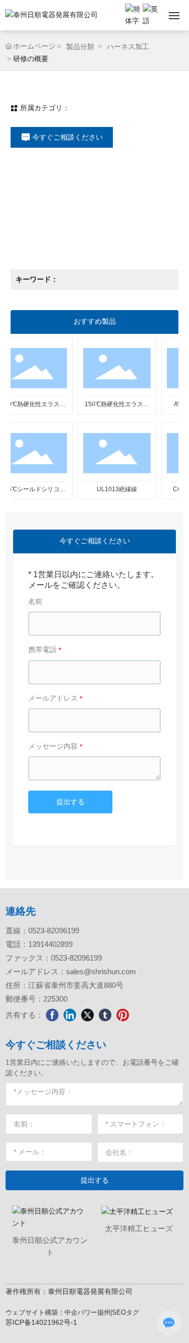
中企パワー (81, 1312)
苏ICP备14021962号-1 (41, 1322)
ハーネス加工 (128, 46)
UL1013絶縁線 (107, 489)
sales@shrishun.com (101, 971)
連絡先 (21, 911)
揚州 (103, 1312)
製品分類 (80, 46)
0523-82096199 (53, 930)
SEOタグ (125, 1312)
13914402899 (50, 944)
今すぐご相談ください (56, 1044)
